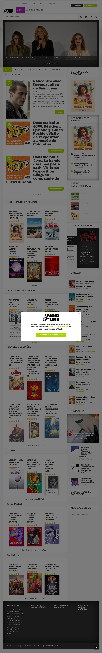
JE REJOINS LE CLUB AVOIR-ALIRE (51, 335)
